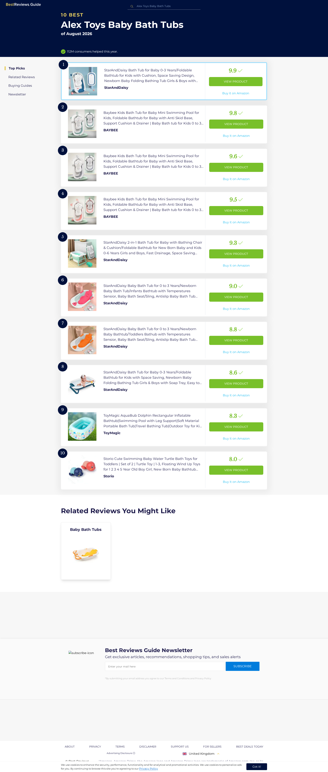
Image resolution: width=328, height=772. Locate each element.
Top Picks (17, 68)
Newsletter (17, 94)
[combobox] (164, 6)
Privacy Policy (148, 768)
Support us (180, 746)
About (70, 746)
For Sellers (212, 746)
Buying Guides (20, 85)
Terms (120, 746)
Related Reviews (21, 77)
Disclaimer (147, 746)
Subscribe (242, 666)
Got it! (256, 766)
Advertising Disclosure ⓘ (121, 753)
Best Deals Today (249, 746)
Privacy (95, 746)
